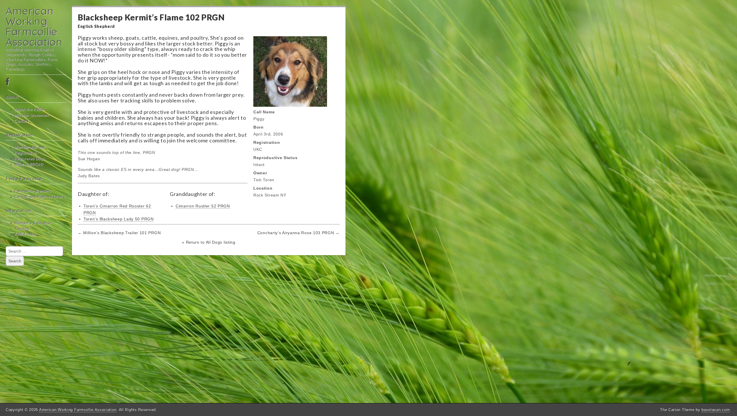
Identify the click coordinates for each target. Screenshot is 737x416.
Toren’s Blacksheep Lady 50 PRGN (118, 219)
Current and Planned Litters (39, 197)
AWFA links (25, 234)
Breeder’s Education (33, 223)
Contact (21, 121)
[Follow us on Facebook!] (36, 82)
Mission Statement (31, 115)
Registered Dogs (29, 159)
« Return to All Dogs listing (208, 242)
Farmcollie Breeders (33, 191)
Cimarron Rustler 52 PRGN (203, 206)
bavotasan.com (716, 410)
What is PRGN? (28, 165)
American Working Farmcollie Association (34, 26)
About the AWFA (29, 110)
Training (21, 229)
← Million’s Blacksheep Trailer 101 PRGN (119, 232)
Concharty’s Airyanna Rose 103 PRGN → (298, 232)
